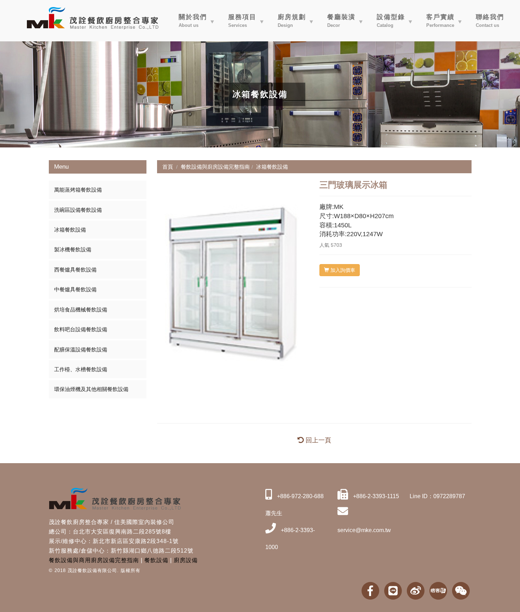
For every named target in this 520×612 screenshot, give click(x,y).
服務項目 (242, 20)
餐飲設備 (156, 560)
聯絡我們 (490, 20)
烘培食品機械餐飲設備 (80, 310)
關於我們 (193, 20)
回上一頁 (317, 440)
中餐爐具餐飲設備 (75, 289)
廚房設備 (186, 560)
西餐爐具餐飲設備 (75, 270)
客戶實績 (440, 20)
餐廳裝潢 (341, 20)
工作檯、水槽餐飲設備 (80, 369)
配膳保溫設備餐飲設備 (80, 349)
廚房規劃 (292, 20)
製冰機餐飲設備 (72, 249)
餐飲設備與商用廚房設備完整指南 (94, 560)
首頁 (167, 167)
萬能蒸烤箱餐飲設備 (78, 190)
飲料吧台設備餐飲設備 (80, 329)
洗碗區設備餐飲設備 (78, 210)
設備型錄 (391, 20)
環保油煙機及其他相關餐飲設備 (91, 389)
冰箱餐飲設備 (70, 230)
